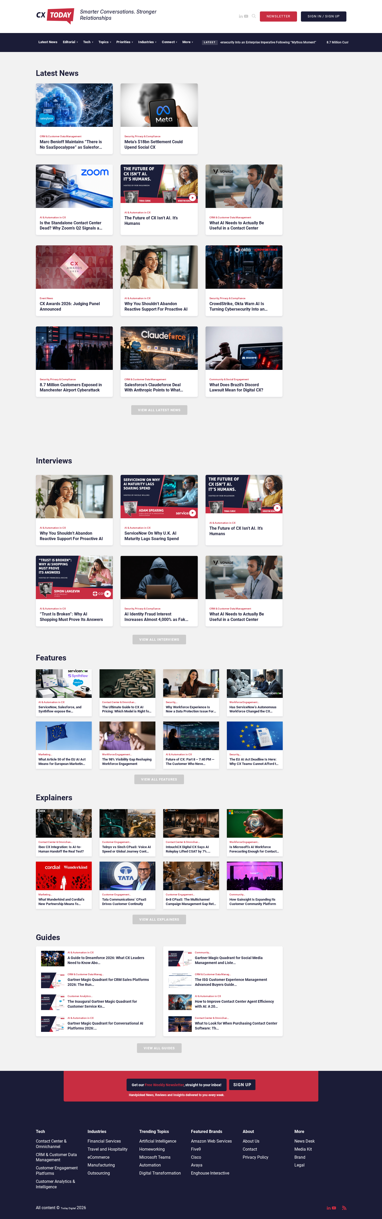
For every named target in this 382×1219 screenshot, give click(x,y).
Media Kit (303, 1149)
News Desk (304, 1141)
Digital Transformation (160, 1173)
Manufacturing (101, 1165)
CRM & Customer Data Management (56, 1157)
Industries (147, 42)
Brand (299, 1157)
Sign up (242, 1084)
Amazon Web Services (211, 1141)
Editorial (70, 42)
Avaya (196, 1165)
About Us (251, 1141)
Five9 (196, 1149)
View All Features (159, 779)
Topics (104, 42)
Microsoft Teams (154, 1157)
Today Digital (68, 1208)
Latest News (48, 42)
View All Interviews (159, 639)
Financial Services (104, 1141)
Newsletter (278, 16)
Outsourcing (99, 1173)
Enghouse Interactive (210, 1173)
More (187, 42)
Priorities (124, 42)
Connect (169, 42)
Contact (250, 1149)
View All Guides (159, 1048)
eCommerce (98, 1157)
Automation (150, 1165)
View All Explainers (159, 919)
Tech (88, 42)
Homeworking (152, 1149)
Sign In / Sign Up (324, 16)
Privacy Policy (255, 1157)
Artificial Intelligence (157, 1141)
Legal (299, 1165)
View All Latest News (159, 410)
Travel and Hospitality (108, 1149)
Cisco (196, 1157)
